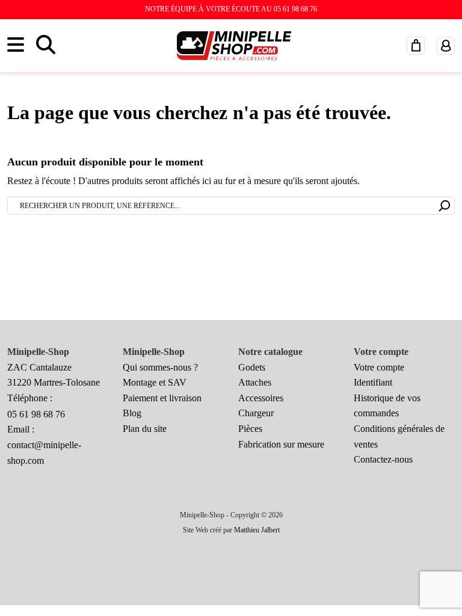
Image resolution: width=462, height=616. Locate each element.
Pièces (250, 429)
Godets (251, 367)
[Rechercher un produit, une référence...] (445, 205)
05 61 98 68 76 (36, 414)
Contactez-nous (383, 459)
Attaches (254, 382)
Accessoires (260, 398)
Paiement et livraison (162, 398)
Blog (132, 413)
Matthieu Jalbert (257, 530)
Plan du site (145, 429)
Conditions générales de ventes (399, 436)
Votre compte (379, 367)
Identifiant (373, 382)
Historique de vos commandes (387, 406)
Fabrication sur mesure (281, 444)
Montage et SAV (154, 382)
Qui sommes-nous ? (160, 367)
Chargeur (256, 413)
